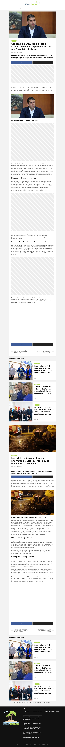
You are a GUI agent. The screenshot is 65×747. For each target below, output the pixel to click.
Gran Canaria (46, 8)
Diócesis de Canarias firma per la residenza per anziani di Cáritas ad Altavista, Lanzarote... (44, 411)
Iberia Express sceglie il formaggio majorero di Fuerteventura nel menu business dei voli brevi (32, 713)
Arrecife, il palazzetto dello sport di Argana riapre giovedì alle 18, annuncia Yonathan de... (43, 390)
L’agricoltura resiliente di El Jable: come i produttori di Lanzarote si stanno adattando (32, 702)
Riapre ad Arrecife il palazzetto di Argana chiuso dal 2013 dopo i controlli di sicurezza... (43, 369)
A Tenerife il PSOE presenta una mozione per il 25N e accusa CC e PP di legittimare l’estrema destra (32, 718)
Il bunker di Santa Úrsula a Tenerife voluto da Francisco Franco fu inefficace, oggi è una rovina (32, 723)
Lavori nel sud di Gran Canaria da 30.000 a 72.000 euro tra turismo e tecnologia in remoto (32, 733)
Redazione (14, 52)
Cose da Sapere (18, 8)
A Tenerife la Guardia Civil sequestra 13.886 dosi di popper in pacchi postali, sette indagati (32, 728)
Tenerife (60, 8)
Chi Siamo (46, 708)
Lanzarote (53, 8)
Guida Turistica (28, 8)
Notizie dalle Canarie (8, 8)
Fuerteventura (37, 8)
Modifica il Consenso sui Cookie (51, 711)
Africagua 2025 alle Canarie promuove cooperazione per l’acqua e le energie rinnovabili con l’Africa (31, 739)
